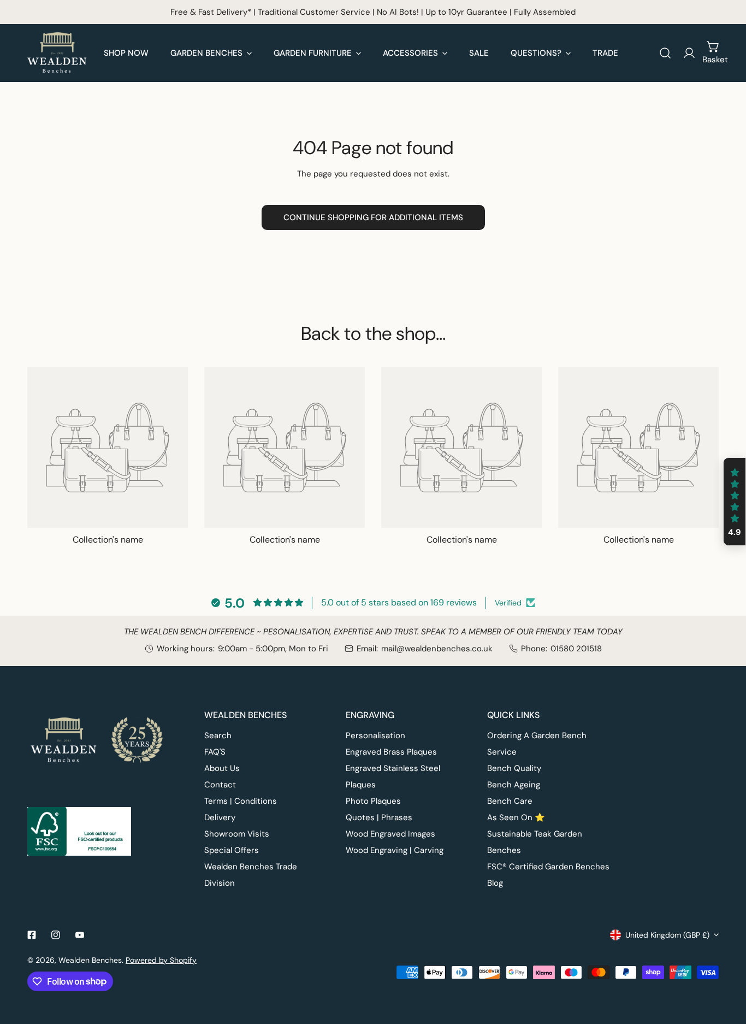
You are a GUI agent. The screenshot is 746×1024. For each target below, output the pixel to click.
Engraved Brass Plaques (391, 751)
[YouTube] (80, 935)
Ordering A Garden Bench (537, 735)
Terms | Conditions (240, 801)
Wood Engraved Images (390, 833)
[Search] (665, 53)
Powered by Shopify (161, 960)
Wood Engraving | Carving (394, 850)
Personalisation (375, 735)
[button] (713, 53)
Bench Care (509, 801)
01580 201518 (576, 648)
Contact (220, 784)
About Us (222, 768)
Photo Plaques (373, 801)
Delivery (219, 817)
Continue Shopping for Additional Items (373, 217)
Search (218, 735)
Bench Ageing (513, 784)
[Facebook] (32, 935)
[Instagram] (56, 935)
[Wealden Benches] (57, 53)
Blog (495, 883)
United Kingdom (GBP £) (667, 935)
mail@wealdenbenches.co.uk (437, 648)
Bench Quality (514, 768)
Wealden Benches (90, 960)
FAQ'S (215, 751)
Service (502, 751)
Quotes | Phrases (379, 817)
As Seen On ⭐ (516, 817)
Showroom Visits (236, 833)
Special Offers (231, 850)
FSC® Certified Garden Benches (548, 866)
